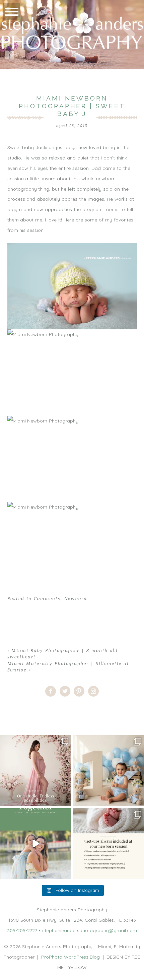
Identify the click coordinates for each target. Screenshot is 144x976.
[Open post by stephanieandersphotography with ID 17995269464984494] (35, 843)
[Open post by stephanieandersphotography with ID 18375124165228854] (35, 770)
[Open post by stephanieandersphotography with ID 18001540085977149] (108, 770)
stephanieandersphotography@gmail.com (89, 930)
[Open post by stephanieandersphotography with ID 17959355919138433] (108, 843)
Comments (47, 598)
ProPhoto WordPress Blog (70, 957)
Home (6, 709)
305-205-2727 (22, 930)
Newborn (75, 598)
